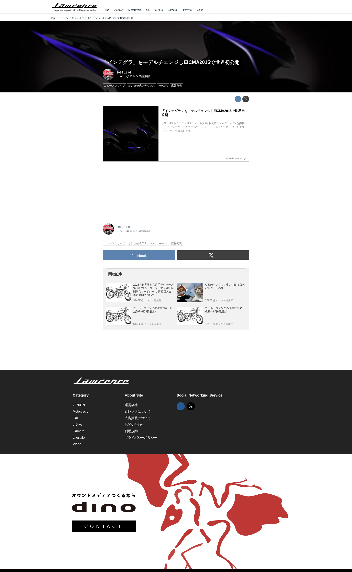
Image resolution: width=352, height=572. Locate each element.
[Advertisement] (133, 190)
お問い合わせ (134, 424)
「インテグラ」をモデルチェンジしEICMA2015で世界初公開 (171, 62)
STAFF (121, 76)
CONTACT (103, 526)
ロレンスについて (138, 411)
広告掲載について (138, 418)
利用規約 (131, 431)
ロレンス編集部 (140, 76)
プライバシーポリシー (141, 437)
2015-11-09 (124, 72)
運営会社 (131, 405)
